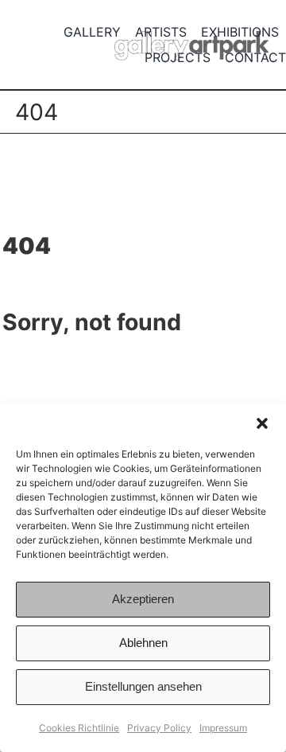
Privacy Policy (159, 728)
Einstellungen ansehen (143, 686)
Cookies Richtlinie (79, 728)
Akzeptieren (143, 599)
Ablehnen (143, 642)
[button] (262, 423)
